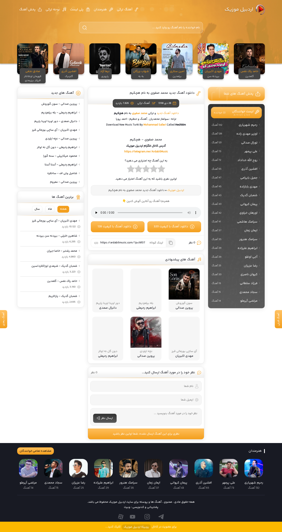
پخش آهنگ (27, 9)
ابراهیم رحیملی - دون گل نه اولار (57, 147)
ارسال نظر (107, 418)
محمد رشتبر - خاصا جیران (62, 251)
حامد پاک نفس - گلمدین (62, 281)
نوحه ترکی (53, 9)
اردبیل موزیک (239, 9)
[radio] (161, 170)
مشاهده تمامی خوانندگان (35, 451)
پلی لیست (77, 9)
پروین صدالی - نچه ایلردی (61, 138)
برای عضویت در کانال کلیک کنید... (141, 527)
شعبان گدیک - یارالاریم (63, 296)
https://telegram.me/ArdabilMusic (146, 151)
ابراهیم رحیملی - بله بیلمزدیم (59, 112)
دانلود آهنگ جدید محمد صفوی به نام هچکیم (162, 93)
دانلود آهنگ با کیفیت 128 (114, 226)
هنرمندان (100, 9)
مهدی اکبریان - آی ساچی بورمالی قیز (54, 130)
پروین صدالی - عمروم (63, 182)
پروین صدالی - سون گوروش (59, 104)
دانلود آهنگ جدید (168, 113)
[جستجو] (85, 28)
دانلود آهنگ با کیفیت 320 (171, 226)
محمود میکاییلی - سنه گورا (60, 156)
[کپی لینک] (170, 242)
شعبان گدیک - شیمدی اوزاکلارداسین (54, 266)
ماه (50, 209)
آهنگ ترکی (124, 9)
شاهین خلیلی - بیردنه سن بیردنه (56, 236)
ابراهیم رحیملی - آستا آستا (61, 164)
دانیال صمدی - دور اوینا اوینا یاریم (55, 121)
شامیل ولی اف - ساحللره (62, 173)
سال (37, 209)
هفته (63, 209)
